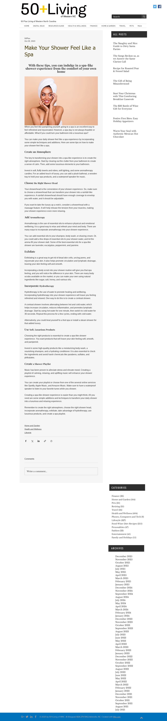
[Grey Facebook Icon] (35, 716)
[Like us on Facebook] (159, 6)
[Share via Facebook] (26, 441)
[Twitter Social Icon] (155, 6)
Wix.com (117, 717)
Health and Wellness (33, 429)
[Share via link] (45, 441)
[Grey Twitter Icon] (27, 716)
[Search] (144, 16)
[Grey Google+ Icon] (22, 716)
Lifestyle (28, 433)
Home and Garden (32, 426)
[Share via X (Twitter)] (32, 441)
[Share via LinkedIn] (38, 441)
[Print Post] (51, 441)
